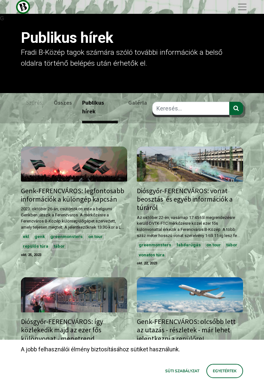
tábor (59, 246)
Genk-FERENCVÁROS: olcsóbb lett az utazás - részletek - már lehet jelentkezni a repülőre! (186, 330)
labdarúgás (189, 244)
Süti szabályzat (182, 371)
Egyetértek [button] (225, 371)
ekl (26, 236)
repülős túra (35, 246)
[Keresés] (236, 108)
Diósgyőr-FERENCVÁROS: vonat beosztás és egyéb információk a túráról (185, 199)
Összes (63, 102)
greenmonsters (66, 236)
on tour (95, 236)
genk (39, 236)
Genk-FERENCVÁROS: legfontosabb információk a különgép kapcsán (72, 195)
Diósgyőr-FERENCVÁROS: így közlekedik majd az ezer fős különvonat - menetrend (62, 330)
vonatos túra (152, 254)
